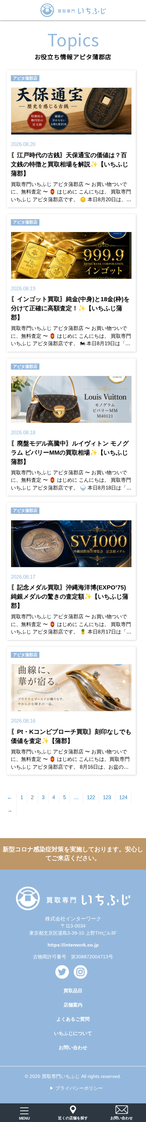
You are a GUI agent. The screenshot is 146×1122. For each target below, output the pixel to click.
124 (123, 797)
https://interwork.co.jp (73, 945)
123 (107, 797)
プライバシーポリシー (79, 1088)
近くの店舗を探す (73, 1118)
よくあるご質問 (73, 1019)
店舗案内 (73, 1004)
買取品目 (73, 990)
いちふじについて (73, 1033)
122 (91, 797)
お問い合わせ (73, 1047)
